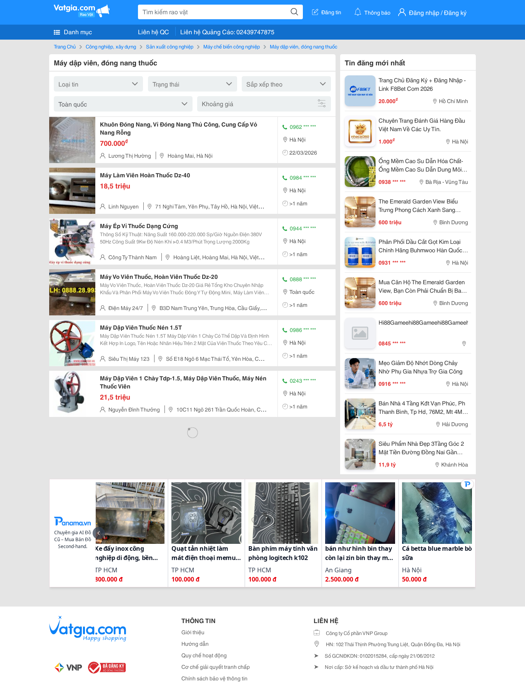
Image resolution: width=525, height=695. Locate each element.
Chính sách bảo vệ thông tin (214, 678)
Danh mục (77, 31)
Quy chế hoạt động (204, 655)
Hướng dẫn (195, 643)
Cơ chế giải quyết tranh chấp (215, 666)
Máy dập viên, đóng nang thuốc (303, 46)
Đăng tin (331, 12)
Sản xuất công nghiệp (169, 46)
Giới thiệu (192, 632)
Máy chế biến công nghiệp (231, 46)
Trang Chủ (65, 46)
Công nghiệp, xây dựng (111, 46)
